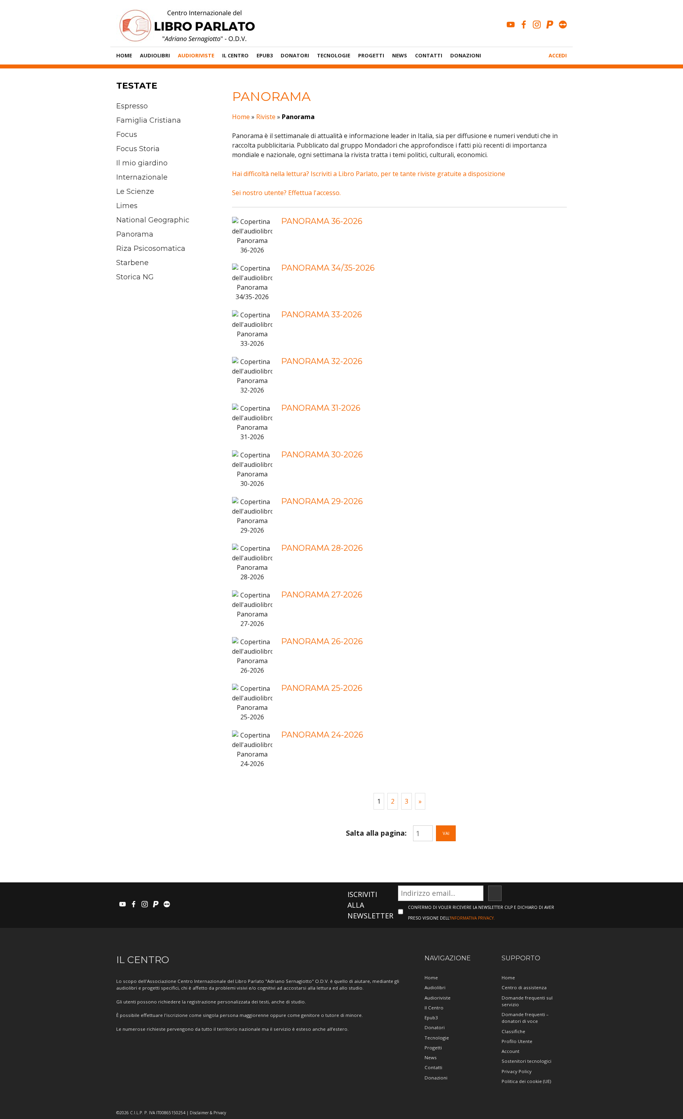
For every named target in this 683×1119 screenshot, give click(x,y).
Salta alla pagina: (376, 833)
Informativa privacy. (472, 918)
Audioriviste (196, 55)
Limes (127, 205)
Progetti (371, 55)
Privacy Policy (517, 1071)
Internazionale (142, 177)
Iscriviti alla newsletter (370, 905)
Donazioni (465, 55)
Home (124, 55)
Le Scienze (135, 191)
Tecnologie (333, 55)
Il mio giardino (142, 163)
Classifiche (513, 1031)
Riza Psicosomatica (150, 248)
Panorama (134, 234)
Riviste (265, 116)
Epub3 (265, 55)
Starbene (132, 262)
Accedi (558, 55)
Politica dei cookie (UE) (526, 1081)
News (399, 55)
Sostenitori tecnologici (526, 1061)
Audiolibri (155, 55)
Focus (126, 134)
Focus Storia (138, 148)
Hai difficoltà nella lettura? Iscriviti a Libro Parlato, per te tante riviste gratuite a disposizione (368, 173)
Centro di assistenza (524, 987)
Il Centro (235, 55)
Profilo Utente (517, 1041)
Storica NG (135, 277)
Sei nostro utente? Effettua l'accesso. (286, 192)
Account (510, 1051)
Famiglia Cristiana (148, 120)
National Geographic (152, 220)
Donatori (295, 55)
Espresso (132, 106)
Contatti (428, 55)
